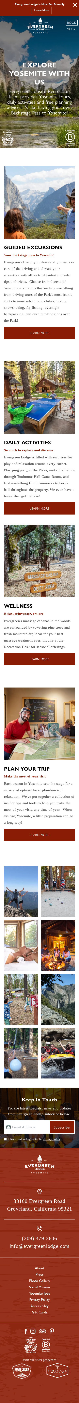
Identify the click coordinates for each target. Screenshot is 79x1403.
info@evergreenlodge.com (39, 1246)
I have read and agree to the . (34, 1139)
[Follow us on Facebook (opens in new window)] (26, 1331)
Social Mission (39, 1287)
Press (40, 1274)
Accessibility (39, 1306)
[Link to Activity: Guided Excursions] (39, 202)
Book (71, 22)
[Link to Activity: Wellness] (39, 561)
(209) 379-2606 (39, 1238)
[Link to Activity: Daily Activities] (39, 397)
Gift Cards (39, 1312)
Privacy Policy (39, 1299)
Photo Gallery (39, 1281)
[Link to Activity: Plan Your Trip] (39, 724)
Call (73, 28)
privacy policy (51, 1139)
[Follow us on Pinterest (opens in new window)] (51, 1331)
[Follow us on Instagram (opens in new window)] (32, 1331)
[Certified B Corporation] (70, 138)
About (39, 1268)
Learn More (41, 10)
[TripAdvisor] (8, 138)
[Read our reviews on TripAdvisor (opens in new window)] (42, 1331)
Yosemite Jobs (39, 1293)
